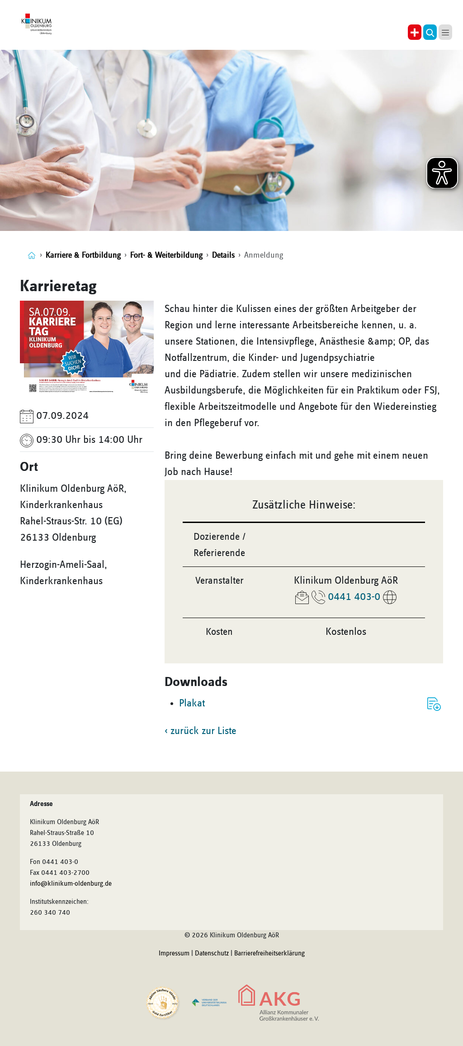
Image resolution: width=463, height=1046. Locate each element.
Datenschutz (212, 953)
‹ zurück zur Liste (200, 730)
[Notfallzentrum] (414, 32)
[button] (430, 32)
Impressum (174, 953)
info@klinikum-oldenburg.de (71, 884)
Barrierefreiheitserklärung (269, 953)
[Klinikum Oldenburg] (38, 24)
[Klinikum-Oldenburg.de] (31, 255)
